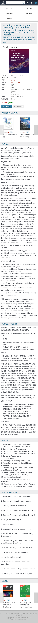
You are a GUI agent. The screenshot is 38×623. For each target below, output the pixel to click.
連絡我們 (25, 614)
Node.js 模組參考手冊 (10, 135)
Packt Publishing (17, 75)
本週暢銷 (9, 13)
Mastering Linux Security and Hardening (9, 604)
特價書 (9, 18)
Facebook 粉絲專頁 (6, 614)
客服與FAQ (18, 614)
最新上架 (9, 8)
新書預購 (28, 8)
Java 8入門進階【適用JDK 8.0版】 (27, 135)
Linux (13, 99)
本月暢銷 (28, 13)
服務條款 (19, 616)
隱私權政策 (33, 614)
